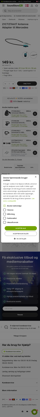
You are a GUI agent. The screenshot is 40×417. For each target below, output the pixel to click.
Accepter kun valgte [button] (21, 234)
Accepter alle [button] (21, 228)
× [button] (35, 177)
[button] (20, 238)
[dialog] (20, 208)
